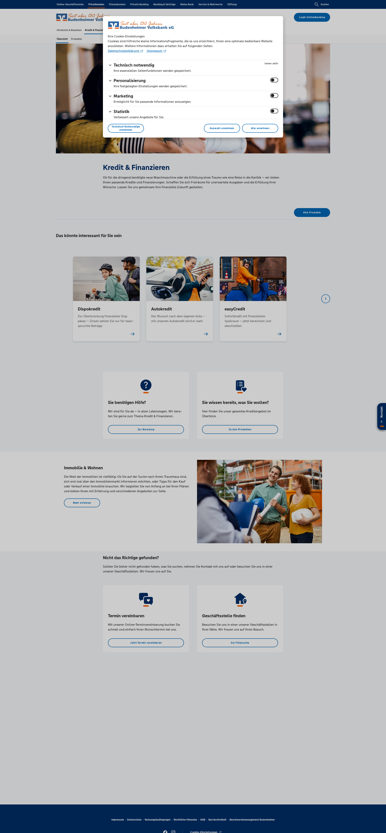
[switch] (274, 80)
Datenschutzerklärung (124, 51)
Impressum (154, 51)
